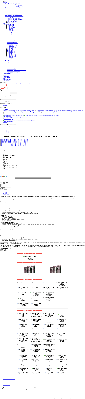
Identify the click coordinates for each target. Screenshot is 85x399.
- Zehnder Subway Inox (11, 31)
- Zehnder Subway (10, 46)
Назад (4, 1)
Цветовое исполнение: (4, 180)
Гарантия (4, 78)
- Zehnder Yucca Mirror (11, 56)
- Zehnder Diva (10, 26)
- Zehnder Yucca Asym (11, 54)
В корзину (2, 188)
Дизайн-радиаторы (6, 59)
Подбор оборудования (7, 79)
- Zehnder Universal (11, 49)
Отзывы (5, 193)
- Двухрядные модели (11, 62)
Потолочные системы (7, 73)
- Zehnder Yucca (10, 53)
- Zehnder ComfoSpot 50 (12, 68)
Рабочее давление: (4, 179)
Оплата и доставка (6, 77)
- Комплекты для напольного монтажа (14, 19)
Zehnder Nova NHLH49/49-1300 (9, 379)
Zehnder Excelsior (8, 60)
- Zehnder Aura (10, 37)
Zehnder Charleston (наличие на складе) (12, 3)
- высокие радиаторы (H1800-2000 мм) (15, 6)
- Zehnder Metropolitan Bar (12, 42)
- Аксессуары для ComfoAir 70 (13, 72)
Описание (5, 192)
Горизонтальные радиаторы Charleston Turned (14, 10)
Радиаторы (5, 2)
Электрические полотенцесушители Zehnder (14, 36)
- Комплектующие (11, 22)
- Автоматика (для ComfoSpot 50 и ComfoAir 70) (16, 70)
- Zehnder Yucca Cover (11, 55)
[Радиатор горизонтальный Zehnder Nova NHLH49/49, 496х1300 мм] (14, 139)
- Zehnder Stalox (10, 30)
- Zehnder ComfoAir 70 (11, 69)
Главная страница (6, 80)
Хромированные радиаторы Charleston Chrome (14, 16)
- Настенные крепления (12, 20)
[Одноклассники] (2, 176)
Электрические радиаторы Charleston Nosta (13, 15)
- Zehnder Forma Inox (11, 27)
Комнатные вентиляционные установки (13, 66)
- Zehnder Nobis (10, 28)
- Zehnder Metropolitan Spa (12, 43)
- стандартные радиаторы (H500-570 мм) (15, 5)
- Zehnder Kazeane (10, 41)
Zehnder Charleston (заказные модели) (12, 7)
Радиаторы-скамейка (9, 11)
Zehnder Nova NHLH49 (7, 133)
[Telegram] (6, 176)
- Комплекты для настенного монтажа (14, 18)
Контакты (5, 105)
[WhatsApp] (4, 176)
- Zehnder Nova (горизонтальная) (13, 64)
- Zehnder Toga (10, 48)
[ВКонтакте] (1, 176)
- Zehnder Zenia (10, 57)
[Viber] (3, 176)
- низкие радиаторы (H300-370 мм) (14, 4)
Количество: (2, 183)
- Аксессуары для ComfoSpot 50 (13, 71)
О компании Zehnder (7, 76)
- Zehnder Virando (10, 50)
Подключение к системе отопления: (7, 177)
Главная (4, 128)
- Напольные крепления (12, 21)
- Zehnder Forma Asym (11, 38)
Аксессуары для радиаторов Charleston (12, 17)
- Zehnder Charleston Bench (12, 14)
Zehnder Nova (7, 63)
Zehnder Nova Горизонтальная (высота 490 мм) (12, 132)
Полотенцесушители (7, 23)
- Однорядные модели (11, 61)
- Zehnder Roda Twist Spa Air (12, 45)
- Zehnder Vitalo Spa (11, 34)
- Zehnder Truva (10, 32)
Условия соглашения (14, 381)
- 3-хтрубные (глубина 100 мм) (13, 9)
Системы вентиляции (7, 65)
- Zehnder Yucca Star (11, 35)
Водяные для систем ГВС (10, 24)
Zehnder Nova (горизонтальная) (9, 131)
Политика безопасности (5, 381)
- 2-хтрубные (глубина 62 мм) (13, 8)
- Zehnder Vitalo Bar (11, 33)
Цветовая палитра (6, 194)
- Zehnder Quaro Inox (11, 29)
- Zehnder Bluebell (10, 25)
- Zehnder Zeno (10, 58)
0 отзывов (4, 148)
